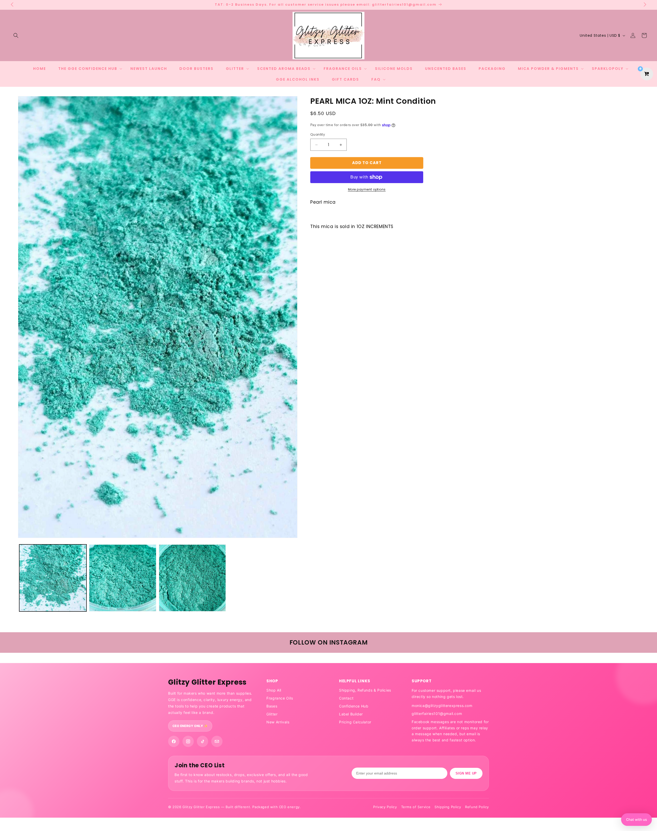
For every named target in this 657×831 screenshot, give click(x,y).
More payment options (367, 189)
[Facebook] (173, 741)
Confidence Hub (353, 706)
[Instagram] (188, 741)
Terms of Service (416, 807)
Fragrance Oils (279, 698)
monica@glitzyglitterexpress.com (442, 705)
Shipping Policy (447, 807)
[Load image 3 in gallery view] (192, 578)
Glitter (271, 714)
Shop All (273, 690)
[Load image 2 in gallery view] (122, 578)
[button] (16, 35)
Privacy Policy (385, 807)
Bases (271, 706)
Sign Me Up (466, 773)
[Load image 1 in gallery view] (52, 578)
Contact (346, 698)
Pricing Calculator (355, 722)
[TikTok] (202, 741)
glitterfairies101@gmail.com (437, 713)
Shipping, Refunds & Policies (365, 690)
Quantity (317, 134)
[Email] (217, 741)
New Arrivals (277, 722)
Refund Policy (477, 807)
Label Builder (351, 714)
